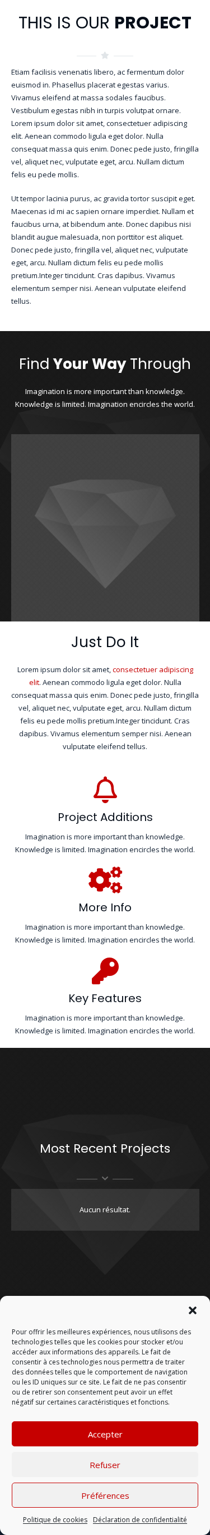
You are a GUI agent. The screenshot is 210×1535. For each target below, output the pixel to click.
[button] (192, 1310)
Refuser (105, 1464)
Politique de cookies (55, 1519)
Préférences (105, 1495)
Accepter (105, 1434)
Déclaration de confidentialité (140, 1519)
